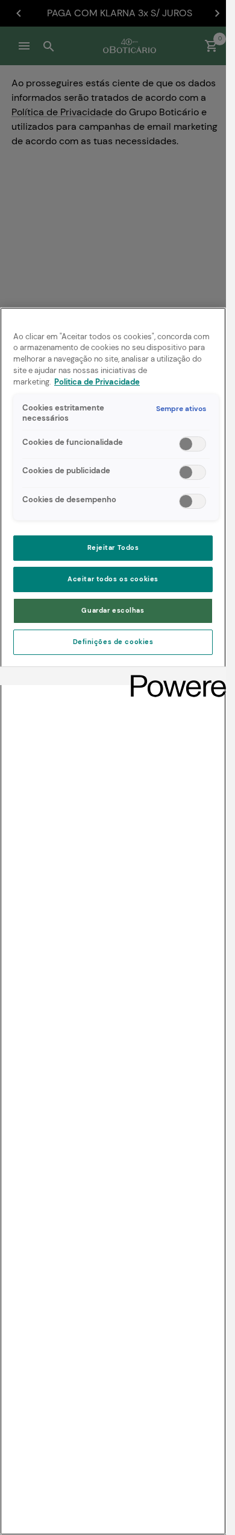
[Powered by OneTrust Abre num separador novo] (174, 677)
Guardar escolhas (112, 610)
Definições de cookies (113, 641)
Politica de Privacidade (97, 382)
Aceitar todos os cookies (112, 579)
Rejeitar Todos (113, 547)
